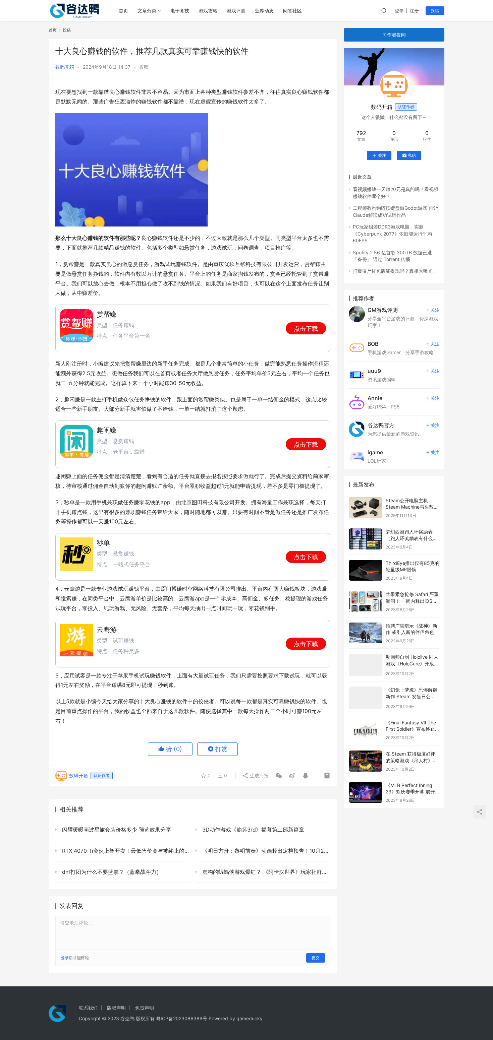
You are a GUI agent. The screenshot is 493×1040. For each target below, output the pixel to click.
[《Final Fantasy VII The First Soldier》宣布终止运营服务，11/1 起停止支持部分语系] (365, 729)
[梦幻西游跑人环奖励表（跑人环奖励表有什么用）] (365, 538)
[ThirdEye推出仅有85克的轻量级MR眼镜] (365, 570)
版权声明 (116, 1008)
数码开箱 (64, 67)
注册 (414, 10)
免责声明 (144, 1008)
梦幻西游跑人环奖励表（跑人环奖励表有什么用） (409, 538)
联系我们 (88, 1008)
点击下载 (306, 328)
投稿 (435, 10)
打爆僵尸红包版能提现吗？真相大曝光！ (395, 271)
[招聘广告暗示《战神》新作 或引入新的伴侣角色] (365, 633)
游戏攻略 (208, 10)
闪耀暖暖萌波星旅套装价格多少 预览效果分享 (115, 829)
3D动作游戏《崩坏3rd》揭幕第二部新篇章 (252, 829)
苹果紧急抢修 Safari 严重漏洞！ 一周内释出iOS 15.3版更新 (412, 600)
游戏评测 (236, 10)
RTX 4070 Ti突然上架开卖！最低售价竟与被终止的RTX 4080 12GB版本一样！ (125, 850)
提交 (316, 957)
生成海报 (259, 775)
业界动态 (264, 10)
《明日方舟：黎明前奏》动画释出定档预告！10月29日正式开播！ (265, 850)
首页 (123, 10)
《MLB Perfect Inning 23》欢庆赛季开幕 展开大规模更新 (410, 791)
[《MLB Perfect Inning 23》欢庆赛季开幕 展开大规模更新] (365, 792)
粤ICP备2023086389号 (181, 1018)
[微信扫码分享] (279, 776)
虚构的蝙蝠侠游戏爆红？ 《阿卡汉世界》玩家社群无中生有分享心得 (265, 871)
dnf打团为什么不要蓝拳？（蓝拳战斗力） (111, 871)
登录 (399, 10)
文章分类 (147, 10)
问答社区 (292, 10)
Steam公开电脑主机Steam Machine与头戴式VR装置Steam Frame (412, 507)
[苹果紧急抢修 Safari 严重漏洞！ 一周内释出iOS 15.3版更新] (365, 601)
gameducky (249, 1018)
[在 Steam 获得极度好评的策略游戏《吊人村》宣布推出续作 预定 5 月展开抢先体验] (365, 761)
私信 (412, 155)
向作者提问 (394, 35)
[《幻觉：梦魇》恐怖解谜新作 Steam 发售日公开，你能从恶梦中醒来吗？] (365, 698)
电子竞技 (179, 10)
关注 (382, 155)
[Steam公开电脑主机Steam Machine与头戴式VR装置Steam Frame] (365, 507)
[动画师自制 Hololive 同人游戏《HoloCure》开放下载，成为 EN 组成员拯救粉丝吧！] (365, 665)
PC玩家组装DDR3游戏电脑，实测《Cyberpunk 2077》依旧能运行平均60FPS (392, 233)
